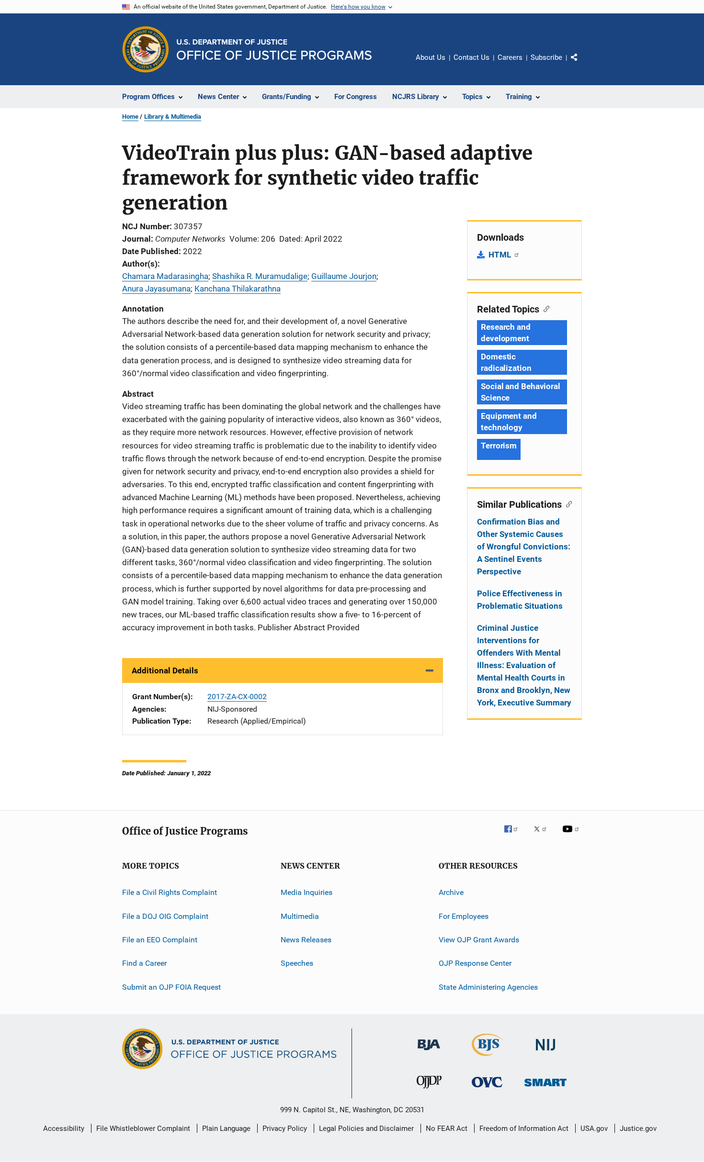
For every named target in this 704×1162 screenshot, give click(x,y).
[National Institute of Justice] (545, 1052)
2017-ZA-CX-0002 (237, 696)
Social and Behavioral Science (520, 391)
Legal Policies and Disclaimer (366, 1128)
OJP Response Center (475, 963)
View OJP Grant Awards (479, 939)
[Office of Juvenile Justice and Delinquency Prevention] (429, 1090)
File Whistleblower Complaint (143, 1128)
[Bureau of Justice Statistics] (487, 1058)
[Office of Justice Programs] (145, 49)
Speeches (297, 963)
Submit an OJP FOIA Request (171, 987)
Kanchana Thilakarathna (237, 288)
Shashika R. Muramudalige (259, 276)
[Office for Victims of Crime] (487, 1089)
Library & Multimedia (172, 116)
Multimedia (300, 916)
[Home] (274, 49)
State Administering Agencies (488, 987)
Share (581, 64)
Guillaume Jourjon (343, 276)
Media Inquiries (306, 892)
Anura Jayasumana (156, 288)
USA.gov (594, 1128)
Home (130, 116)
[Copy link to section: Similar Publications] (567, 503)
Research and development (506, 332)
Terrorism (499, 445)
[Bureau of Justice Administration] (429, 1052)
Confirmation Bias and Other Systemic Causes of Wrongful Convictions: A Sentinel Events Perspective (523, 546)
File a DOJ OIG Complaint (165, 916)
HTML (500, 254)
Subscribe (546, 57)
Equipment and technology (509, 421)
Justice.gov (638, 1128)
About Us (430, 57)
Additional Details (165, 670)
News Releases (306, 939)
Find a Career (144, 963)
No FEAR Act (446, 1128)
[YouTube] (572, 835)
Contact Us (471, 57)
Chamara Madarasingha (165, 276)
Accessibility (63, 1128)
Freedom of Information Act (523, 1128)
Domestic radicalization (506, 362)
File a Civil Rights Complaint (169, 892)
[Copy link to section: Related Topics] (544, 308)
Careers (510, 57)
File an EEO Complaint (159, 939)
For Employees (463, 916)
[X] (543, 835)
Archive (451, 892)
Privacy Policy (284, 1128)
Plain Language (226, 1128)
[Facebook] (514, 835)
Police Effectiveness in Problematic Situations (520, 600)
